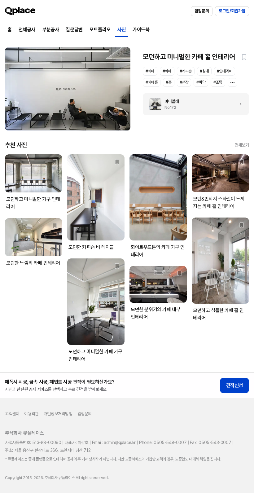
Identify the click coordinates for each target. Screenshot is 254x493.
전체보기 (242, 145)
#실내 (204, 71)
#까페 (167, 71)
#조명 (217, 82)
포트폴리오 (100, 30)
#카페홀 (152, 82)
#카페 (150, 71)
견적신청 (234, 385)
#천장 (184, 82)
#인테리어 (224, 71)
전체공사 (27, 30)
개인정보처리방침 (58, 413)
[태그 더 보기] (232, 82)
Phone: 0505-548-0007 (162, 442)
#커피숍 (186, 71)
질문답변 (74, 30)
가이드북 (141, 30)
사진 (121, 30)
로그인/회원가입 (232, 10)
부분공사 (50, 30)
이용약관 (31, 413)
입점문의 (202, 10)
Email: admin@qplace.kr (114, 442)
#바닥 (200, 82)
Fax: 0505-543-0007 (210, 442)
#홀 (168, 82)
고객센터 (12, 413)
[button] (244, 57)
